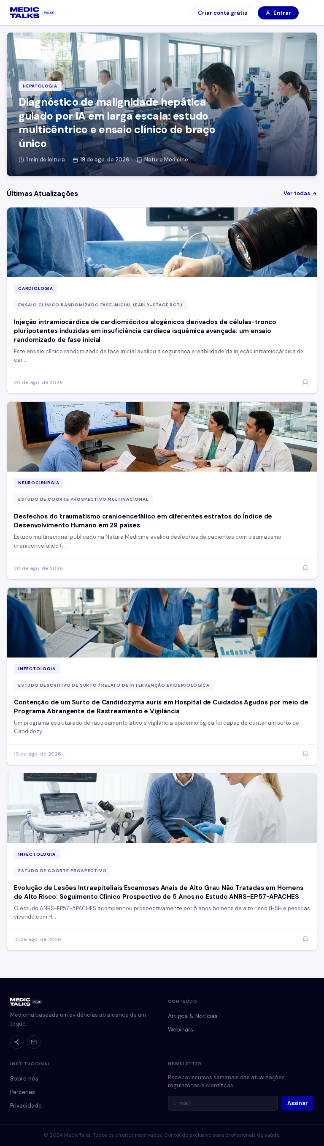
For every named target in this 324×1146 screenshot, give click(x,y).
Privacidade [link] (26, 1105)
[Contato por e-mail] (33, 1042)
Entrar (282, 12)
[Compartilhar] (17, 1042)
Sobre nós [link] (24, 1078)
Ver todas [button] (297, 193)
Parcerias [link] (22, 1092)
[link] (33, 12)
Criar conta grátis (222, 12)
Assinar (297, 1103)
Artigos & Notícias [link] (193, 1016)
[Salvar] (305, 382)
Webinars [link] (180, 1029)
